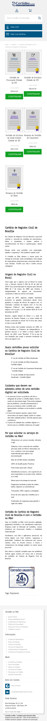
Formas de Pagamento (15, 647)
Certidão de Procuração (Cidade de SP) (14, 80)
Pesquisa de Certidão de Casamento (32, 136)
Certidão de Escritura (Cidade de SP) (32, 79)
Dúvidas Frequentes (14, 674)
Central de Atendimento (16, 639)
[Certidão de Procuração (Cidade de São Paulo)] (14, 62)
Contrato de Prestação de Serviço (19, 652)
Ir (39, 18)
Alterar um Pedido (14, 667)
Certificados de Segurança (17, 622)
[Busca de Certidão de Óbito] (14, 177)
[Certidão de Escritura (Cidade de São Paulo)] (33, 62)
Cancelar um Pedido (15, 669)
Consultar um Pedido (15, 662)
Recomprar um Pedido (15, 672)
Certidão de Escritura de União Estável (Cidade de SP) (14, 138)
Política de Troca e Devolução (18, 627)
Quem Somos (12, 617)
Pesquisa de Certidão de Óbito (14, 194)
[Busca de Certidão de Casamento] (33, 120)
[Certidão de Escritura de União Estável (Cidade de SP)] (14, 120)
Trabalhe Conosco (14, 629)
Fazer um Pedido (13, 664)
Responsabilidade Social (16, 619)
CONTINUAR (14, 96)
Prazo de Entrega (14, 642)
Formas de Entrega (14, 644)
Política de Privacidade (15, 624)
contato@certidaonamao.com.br (21, 692)
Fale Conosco (15, 686)
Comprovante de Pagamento (17, 649)
